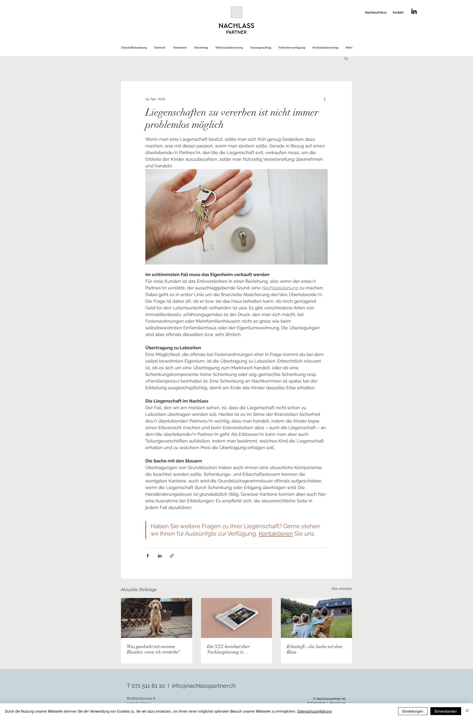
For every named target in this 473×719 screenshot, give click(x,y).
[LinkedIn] (414, 11)
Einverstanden (446, 711)
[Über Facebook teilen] (147, 555)
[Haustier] (156, 618)
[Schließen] (467, 711)
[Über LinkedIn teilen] (159, 555)
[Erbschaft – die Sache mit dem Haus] (316, 618)
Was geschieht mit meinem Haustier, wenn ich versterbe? (153, 649)
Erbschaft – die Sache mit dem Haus (314, 649)
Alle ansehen (342, 589)
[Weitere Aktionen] (325, 99)
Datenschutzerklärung (314, 711)
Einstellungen (412, 711)
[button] (346, 58)
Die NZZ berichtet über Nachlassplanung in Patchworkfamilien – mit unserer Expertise (230, 649)
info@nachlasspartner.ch (204, 685)
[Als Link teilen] (171, 555)
